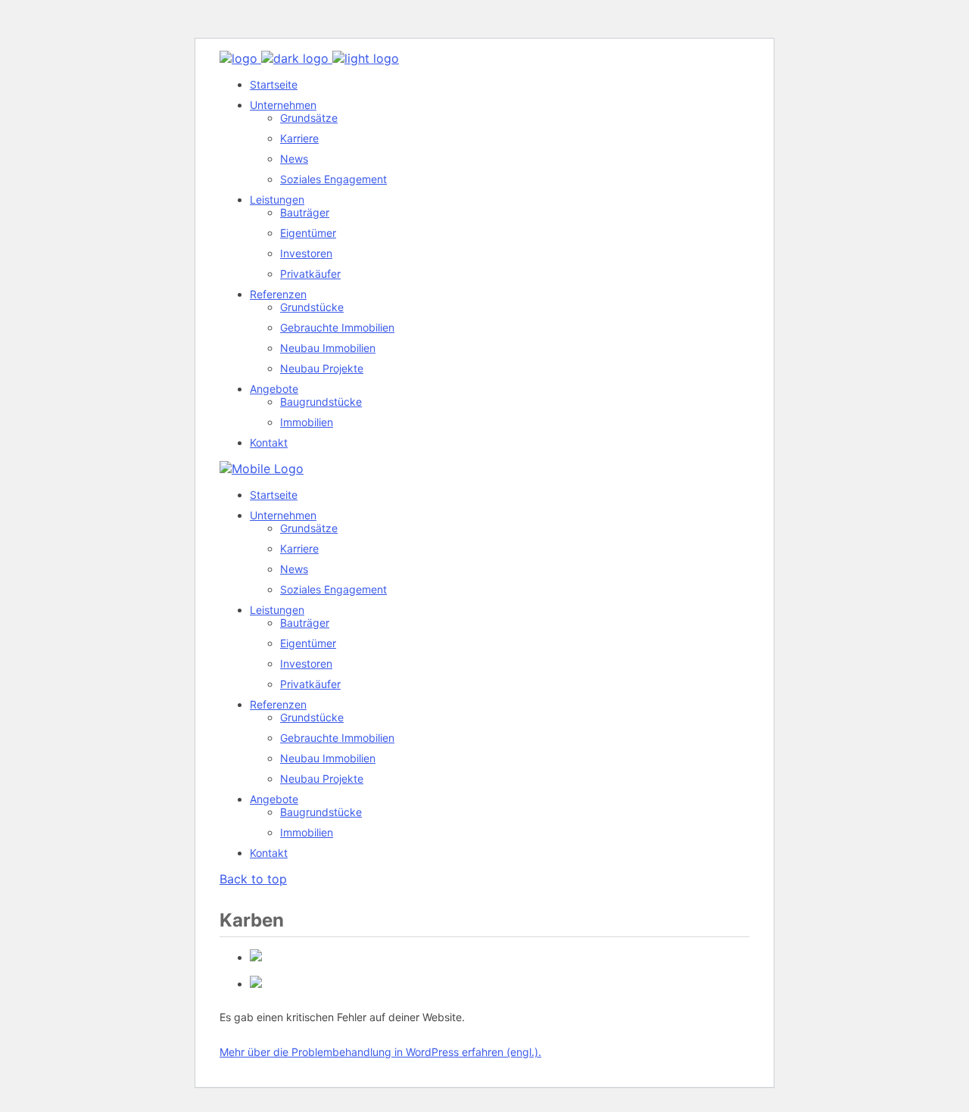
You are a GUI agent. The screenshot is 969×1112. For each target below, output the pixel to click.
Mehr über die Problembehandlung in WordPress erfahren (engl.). (380, 1051)
